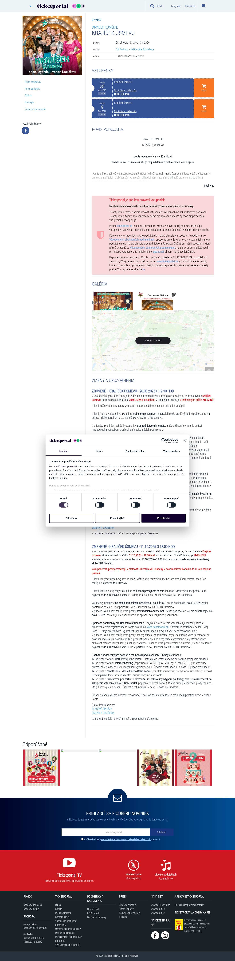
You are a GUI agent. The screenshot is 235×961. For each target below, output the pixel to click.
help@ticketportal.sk (34, 937)
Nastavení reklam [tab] (135, 451)
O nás (58, 904)
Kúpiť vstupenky (33, 81)
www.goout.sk (158, 908)
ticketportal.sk (124, 226)
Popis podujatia (32, 88)
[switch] (99, 505)
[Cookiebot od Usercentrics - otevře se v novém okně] (164, 440)
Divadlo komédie (105, 27)
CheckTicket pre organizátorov (189, 904)
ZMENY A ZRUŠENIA (103, 527)
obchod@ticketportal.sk (35, 927)
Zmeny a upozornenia (35, 109)
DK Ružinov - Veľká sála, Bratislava (135, 49)
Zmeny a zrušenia (127, 904)
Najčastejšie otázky (33, 941)
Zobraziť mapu (153, 341)
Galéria (28, 95)
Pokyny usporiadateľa (129, 912)
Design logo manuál (64, 932)
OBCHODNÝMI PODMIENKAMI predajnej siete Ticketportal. (126, 839)
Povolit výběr (117, 518)
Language (176, 6)
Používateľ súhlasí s (122, 839)
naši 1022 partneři (66, 466)
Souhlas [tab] (63, 451)
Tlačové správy (126, 908)
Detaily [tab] (99, 451)
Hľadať (159, 6)
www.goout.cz (157, 912)
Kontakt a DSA (62, 916)
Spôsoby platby (31, 908)
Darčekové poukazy (96, 917)
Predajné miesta (63, 912)
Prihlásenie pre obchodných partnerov (68, 938)
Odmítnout (72, 518)
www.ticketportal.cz (160, 904)
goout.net (158, 251)
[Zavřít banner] (185, 440)
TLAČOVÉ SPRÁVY (102, 709)
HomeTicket (93, 909)
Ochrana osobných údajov (68, 928)
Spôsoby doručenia (33, 904)
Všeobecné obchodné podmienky (65, 922)
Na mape (29, 102)
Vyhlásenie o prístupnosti (67, 944)
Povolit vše (163, 518)
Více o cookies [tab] (171, 451)
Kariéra (58, 908)
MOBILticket (93, 913)
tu (144, 269)
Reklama (123, 916)
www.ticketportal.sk (167, 261)
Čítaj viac (209, 185)
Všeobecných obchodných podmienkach (131, 239)
